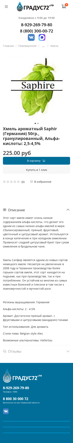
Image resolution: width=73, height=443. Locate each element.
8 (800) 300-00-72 (36, 31)
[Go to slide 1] (35, 123)
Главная (8, 46)
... (43, 45)
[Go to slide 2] (38, 123)
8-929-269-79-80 (36, 24)
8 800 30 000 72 (15, 398)
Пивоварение (27, 46)
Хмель (54, 46)
